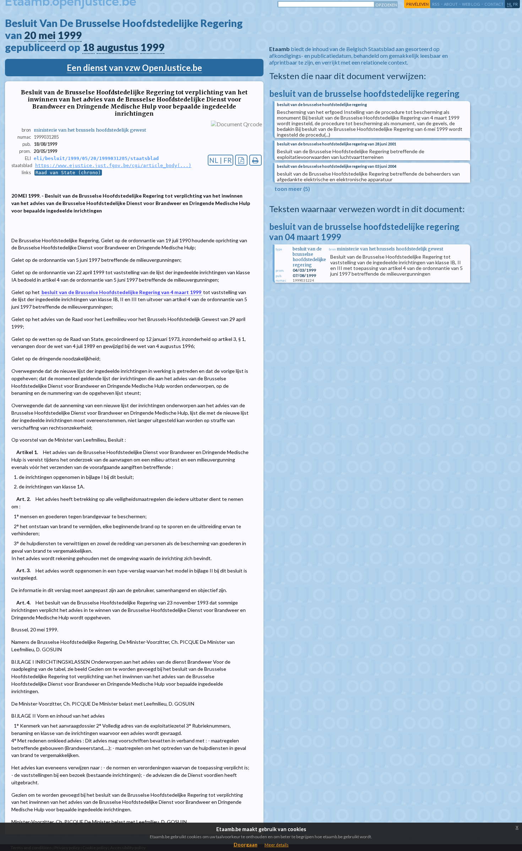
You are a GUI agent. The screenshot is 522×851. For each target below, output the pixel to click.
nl (509, 4)
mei (46, 35)
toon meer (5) (292, 188)
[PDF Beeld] (241, 160)
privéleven (417, 4)
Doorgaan (245, 844)
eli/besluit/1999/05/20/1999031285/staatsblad (96, 158)
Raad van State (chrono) (68, 172)
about (451, 4)
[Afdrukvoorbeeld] (255, 160)
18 (88, 47)
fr (515, 4)
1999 (70, 35)
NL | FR (220, 160)
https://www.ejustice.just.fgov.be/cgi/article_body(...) (113, 165)
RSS (436, 4)
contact (494, 4)
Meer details (277, 844)
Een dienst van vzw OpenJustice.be (134, 67)
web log (471, 4)
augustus (117, 47)
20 (30, 35)
